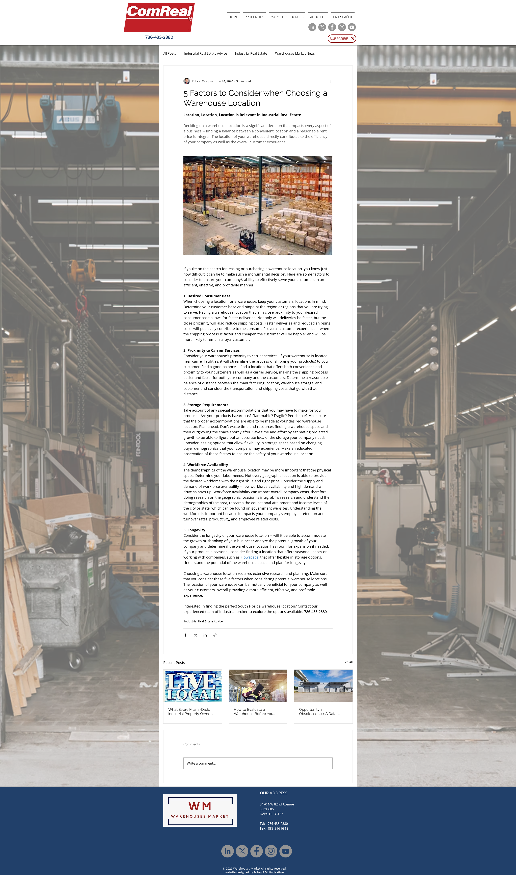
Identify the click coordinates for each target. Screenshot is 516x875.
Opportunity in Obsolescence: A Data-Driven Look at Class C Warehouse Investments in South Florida (322, 711)
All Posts (169, 53)
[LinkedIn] (312, 27)
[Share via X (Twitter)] (195, 635)
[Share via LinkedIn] (205, 635)
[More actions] (330, 81)
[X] (322, 27)
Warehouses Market (246, 868)
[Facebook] (332, 27)
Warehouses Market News (295, 53)
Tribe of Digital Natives (269, 872)
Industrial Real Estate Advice (205, 53)
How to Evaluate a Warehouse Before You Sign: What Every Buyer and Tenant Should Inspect (257, 711)
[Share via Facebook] (185, 635)
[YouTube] (352, 27)
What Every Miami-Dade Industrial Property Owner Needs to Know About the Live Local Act (190, 711)
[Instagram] (342, 27)
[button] (254, 15)
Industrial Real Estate (251, 53)
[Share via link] (215, 635)
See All (348, 662)
